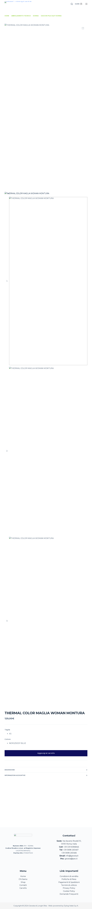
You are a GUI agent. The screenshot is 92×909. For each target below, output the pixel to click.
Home (23, 876)
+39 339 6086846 (71, 847)
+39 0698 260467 (71, 850)
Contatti (23, 885)
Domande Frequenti (69, 894)
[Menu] (86, 4)
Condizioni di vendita (69, 876)
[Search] (72, 4)
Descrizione (10, 770)
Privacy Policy (69, 888)
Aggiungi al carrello (46, 753)
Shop (23, 882)
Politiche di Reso (69, 879)
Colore (8, 739)
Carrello (23, 888)
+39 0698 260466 (69, 853)
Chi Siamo (23, 879)
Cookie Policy (69, 891)
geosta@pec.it (71, 859)
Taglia (7, 730)
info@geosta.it (72, 856)
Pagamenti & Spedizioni (69, 882)
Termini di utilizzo (69, 885)
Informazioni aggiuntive (15, 775)
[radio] (10, 733)
